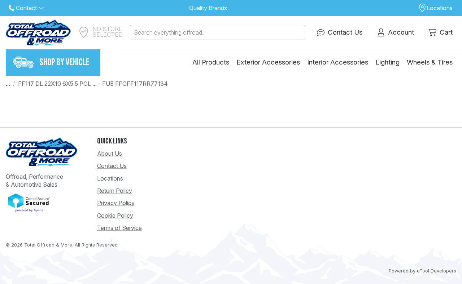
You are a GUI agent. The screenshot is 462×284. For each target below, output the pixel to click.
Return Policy (114, 190)
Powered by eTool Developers (422, 271)
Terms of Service (119, 227)
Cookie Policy (115, 215)
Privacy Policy (116, 203)
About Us (109, 153)
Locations (110, 178)
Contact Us (112, 165)
